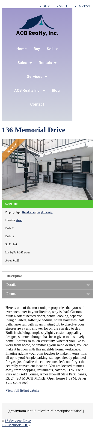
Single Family (45, 212)
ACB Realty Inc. (27, 90)
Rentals (45, 63)
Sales (22, 63)
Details (11, 284)
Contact (37, 104)
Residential (28, 212)
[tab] (47, 275)
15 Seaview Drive (18, 421)
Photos (11, 293)
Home (21, 49)
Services (34, 76)
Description (15, 276)
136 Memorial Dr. (15, 425)
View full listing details (22, 390)
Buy (37, 49)
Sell (50, 49)
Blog (56, 90)
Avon (19, 220)
